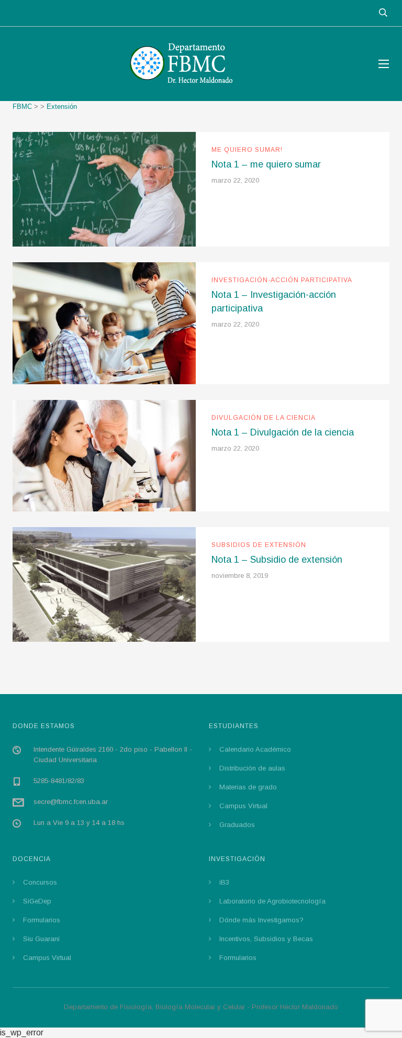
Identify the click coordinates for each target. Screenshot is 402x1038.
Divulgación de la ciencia (263, 417)
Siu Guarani (41, 939)
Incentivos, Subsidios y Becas (266, 939)
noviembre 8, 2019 (239, 575)
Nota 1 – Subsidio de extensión (276, 559)
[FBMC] (185, 64)
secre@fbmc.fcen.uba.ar (71, 802)
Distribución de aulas (252, 768)
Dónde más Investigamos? (261, 920)
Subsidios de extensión (258, 545)
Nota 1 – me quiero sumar (266, 164)
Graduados (237, 825)
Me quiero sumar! (247, 149)
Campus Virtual (243, 806)
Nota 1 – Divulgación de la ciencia (282, 432)
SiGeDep (37, 901)
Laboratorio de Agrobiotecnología (272, 901)
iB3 (224, 882)
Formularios (41, 920)
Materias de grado (248, 787)
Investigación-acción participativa (281, 280)
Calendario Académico (255, 749)
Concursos (40, 882)
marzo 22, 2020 (235, 180)
